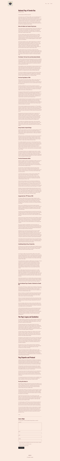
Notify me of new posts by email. (23, 445)
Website (19, 438)
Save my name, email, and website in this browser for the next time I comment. (30, 442)
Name (19, 431)
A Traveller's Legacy (30, 457)
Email (19, 435)
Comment (19, 422)
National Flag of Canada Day (26, 10)
